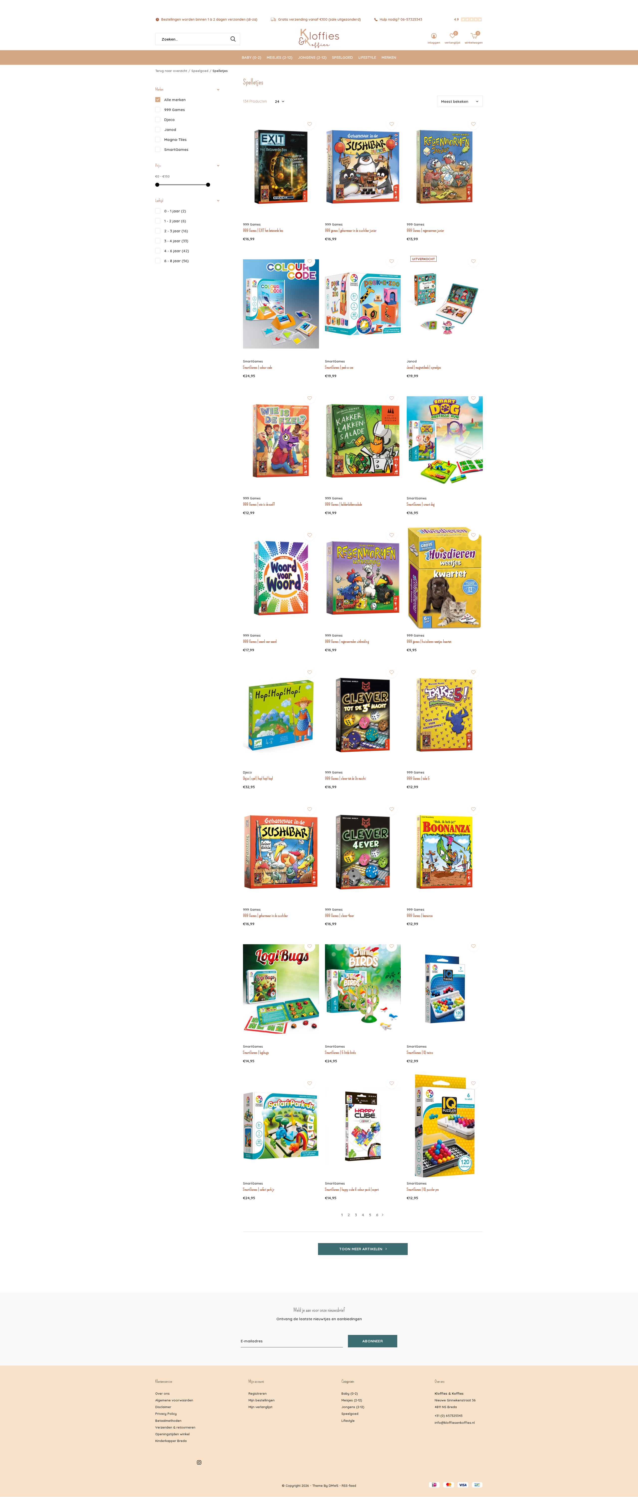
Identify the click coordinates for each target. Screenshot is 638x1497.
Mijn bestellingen (261, 1400)
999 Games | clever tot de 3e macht (345, 778)
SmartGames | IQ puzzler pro (423, 1189)
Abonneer (372, 1341)
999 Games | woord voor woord (260, 641)
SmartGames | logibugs (256, 1052)
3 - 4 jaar (176, 241)
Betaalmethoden (168, 1421)
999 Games (174, 109)
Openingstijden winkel (172, 1434)
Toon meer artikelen (361, 1249)
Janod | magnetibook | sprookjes (424, 367)
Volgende (383, 1214)
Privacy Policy (166, 1414)
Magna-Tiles (175, 139)
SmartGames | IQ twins (420, 1052)
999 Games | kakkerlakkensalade (343, 504)
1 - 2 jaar (175, 221)
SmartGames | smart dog (420, 504)
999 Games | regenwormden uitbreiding (347, 641)
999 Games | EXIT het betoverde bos (263, 230)
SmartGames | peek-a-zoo (339, 367)
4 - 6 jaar (176, 250)
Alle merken (175, 99)
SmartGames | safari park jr (258, 1189)
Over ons (162, 1393)
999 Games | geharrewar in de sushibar (265, 915)
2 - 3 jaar (176, 231)
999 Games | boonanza (420, 915)
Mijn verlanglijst (260, 1407)
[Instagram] (199, 1462)
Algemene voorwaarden (174, 1400)
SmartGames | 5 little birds (340, 1052)
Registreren (257, 1393)
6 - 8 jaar (176, 260)
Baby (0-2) (251, 57)
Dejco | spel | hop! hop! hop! (258, 778)
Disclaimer (163, 1407)
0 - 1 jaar (175, 211)
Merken (389, 57)
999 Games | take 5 (418, 778)
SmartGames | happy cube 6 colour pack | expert (352, 1189)
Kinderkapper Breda (171, 1441)
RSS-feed (349, 1486)
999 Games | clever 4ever (339, 915)
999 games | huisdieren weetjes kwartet (429, 641)
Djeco (169, 119)
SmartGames (176, 149)
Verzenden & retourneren (175, 1427)
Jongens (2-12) (312, 57)
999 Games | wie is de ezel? (259, 504)
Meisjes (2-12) (279, 57)
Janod (170, 129)
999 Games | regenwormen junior (425, 230)
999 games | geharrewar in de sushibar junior (350, 230)
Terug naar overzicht (171, 71)
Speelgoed (342, 57)
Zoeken (233, 39)
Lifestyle (367, 57)
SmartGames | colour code (257, 367)
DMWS (333, 1486)
